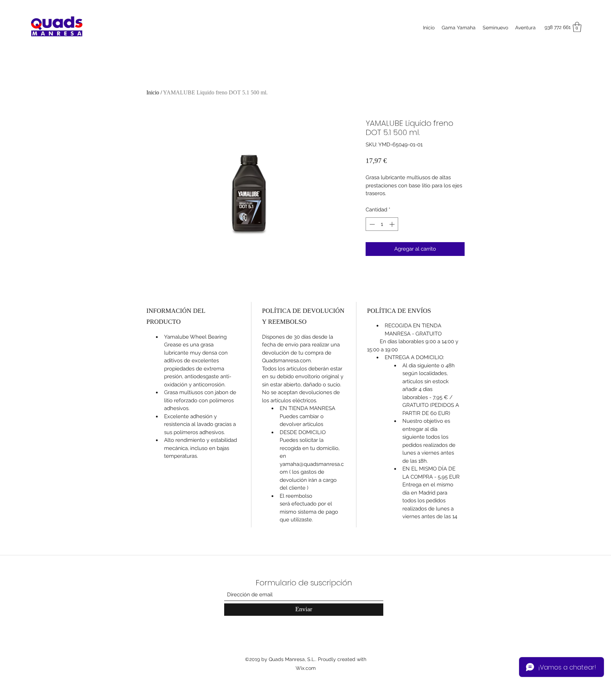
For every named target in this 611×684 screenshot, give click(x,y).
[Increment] (392, 224)
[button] (577, 27)
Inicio (152, 92)
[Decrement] (371, 224)
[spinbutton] (382, 224)
